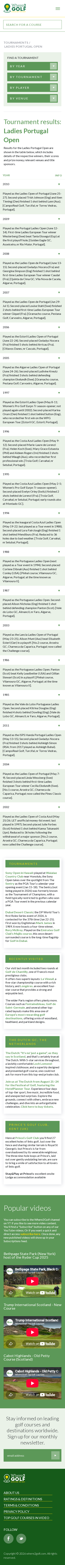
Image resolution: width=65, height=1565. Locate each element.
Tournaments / (17, 42)
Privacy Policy (16, 1511)
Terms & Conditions (21, 1505)
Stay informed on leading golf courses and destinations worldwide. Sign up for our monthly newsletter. (33, 1430)
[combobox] (32, 66)
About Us (11, 1493)
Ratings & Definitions (23, 1499)
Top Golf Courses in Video (26, 1518)
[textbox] (17, 66)
